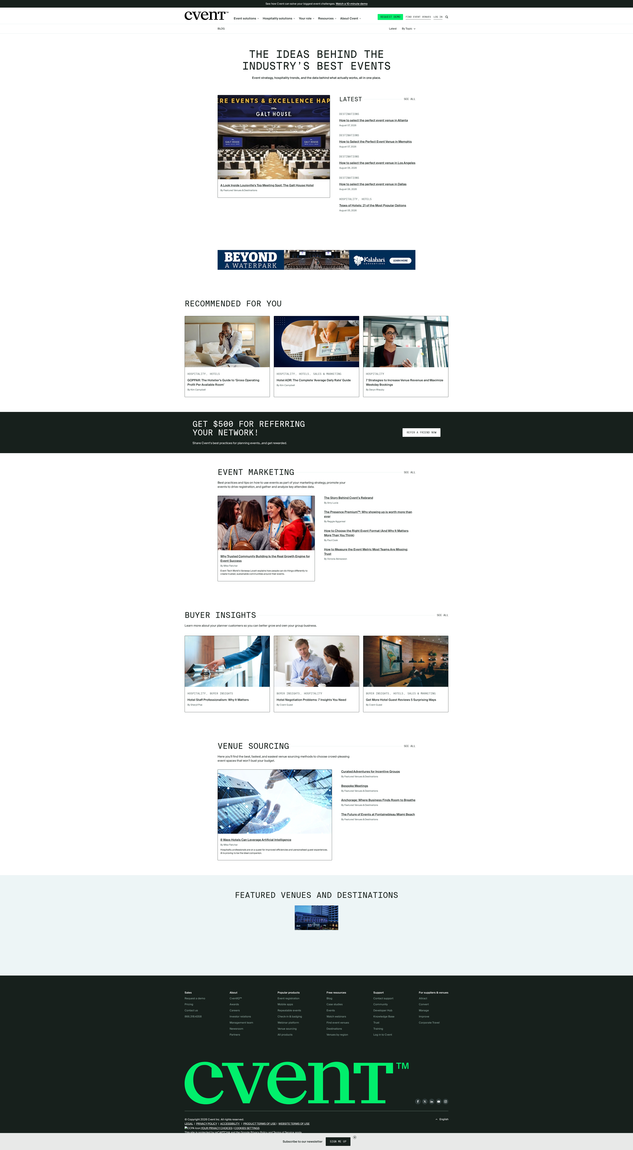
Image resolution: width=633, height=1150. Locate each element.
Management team (241, 1023)
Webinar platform (288, 1023)
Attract (423, 998)
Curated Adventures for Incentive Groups (370, 771)
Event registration (288, 998)
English (443, 1119)
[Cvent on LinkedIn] (432, 1101)
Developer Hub (382, 1011)
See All (409, 99)
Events (331, 1011)
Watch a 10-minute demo (352, 3)
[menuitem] (246, 18)
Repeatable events (289, 1011)
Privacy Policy (259, 1132)
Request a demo (195, 998)
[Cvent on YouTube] (438, 1101)
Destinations (334, 1029)
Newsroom (236, 1029)
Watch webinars (336, 1017)
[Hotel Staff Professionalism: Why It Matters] (227, 661)
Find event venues (418, 17)
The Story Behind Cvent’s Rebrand (348, 497)
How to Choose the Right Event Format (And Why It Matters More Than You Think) (366, 533)
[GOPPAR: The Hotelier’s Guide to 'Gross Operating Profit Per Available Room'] (227, 341)
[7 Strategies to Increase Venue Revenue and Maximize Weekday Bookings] (405, 341)
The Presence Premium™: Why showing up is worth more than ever (368, 514)
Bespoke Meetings (354, 786)
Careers (235, 1011)
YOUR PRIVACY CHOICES (216, 1128)
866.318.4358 (193, 1017)
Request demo (390, 16)
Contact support (383, 998)
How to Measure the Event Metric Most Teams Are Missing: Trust (366, 552)
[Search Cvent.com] (446, 17)
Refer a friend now (421, 432)
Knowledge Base (383, 1017)
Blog (221, 28)
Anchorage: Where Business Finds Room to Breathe (378, 800)
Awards (234, 1004)
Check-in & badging (290, 1017)
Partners (235, 1035)
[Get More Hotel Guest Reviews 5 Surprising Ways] (405, 661)
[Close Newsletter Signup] (354, 1137)
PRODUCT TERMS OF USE (259, 1123)
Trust (376, 1023)
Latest (393, 29)
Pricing (189, 1004)
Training (378, 1029)
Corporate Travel (429, 1023)
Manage (424, 1011)
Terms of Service (283, 1132)
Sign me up (338, 1141)
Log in (438, 17)
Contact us (191, 1011)
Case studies (335, 1004)
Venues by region (337, 1035)
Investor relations (240, 1017)
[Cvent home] (206, 16)
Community (380, 1004)
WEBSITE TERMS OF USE (294, 1123)
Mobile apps (285, 1004)
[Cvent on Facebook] (418, 1101)
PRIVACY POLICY (206, 1123)
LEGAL (189, 1123)
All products (285, 1035)
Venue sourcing (287, 1029)
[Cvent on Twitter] (425, 1101)
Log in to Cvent (382, 1035)
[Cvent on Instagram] (445, 1101)
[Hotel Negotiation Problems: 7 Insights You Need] (316, 661)
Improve (424, 1017)
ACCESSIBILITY (230, 1123)
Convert (424, 1004)
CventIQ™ (236, 998)
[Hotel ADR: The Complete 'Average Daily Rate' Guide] (316, 341)
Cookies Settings (246, 1128)
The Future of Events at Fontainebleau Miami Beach (378, 814)
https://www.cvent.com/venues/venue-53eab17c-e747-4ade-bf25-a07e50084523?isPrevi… (316, 260)
